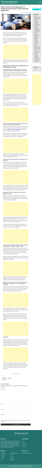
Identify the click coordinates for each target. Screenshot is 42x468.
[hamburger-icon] (40, 2)
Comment (3, 389)
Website (2, 414)
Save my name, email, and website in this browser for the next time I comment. (15, 421)
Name (2, 404)
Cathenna (10, 378)
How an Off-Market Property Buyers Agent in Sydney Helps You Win (37, 40)
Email (2, 409)
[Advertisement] (15, 52)
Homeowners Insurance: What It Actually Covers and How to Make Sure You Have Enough (37, 29)
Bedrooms (2, 12)
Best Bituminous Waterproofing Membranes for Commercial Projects (37, 49)
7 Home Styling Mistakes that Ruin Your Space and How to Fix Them (37, 57)
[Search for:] (36, 7)
